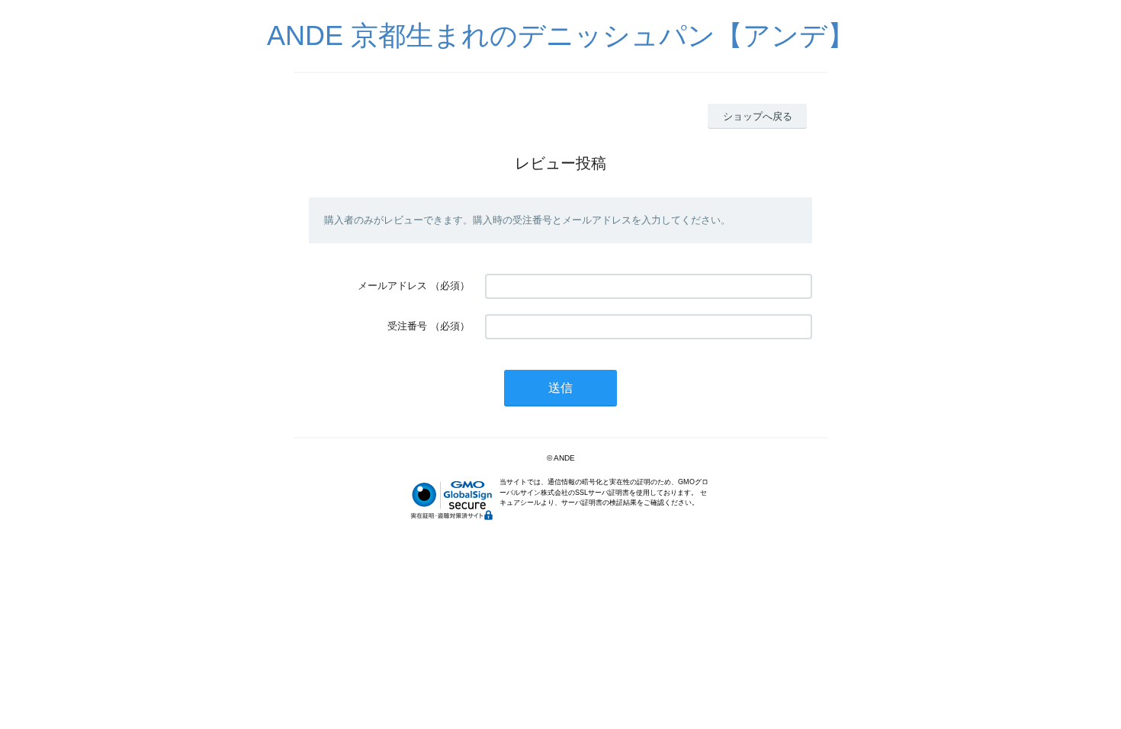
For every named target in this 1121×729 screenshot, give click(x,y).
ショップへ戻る (757, 116)
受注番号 (407, 326)
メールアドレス (392, 285)
